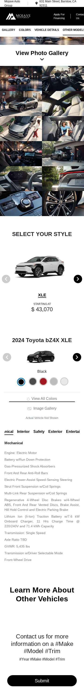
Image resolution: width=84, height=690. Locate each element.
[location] (36, 3)
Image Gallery (44, 408)
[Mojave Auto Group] (25, 16)
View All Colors (44, 399)
